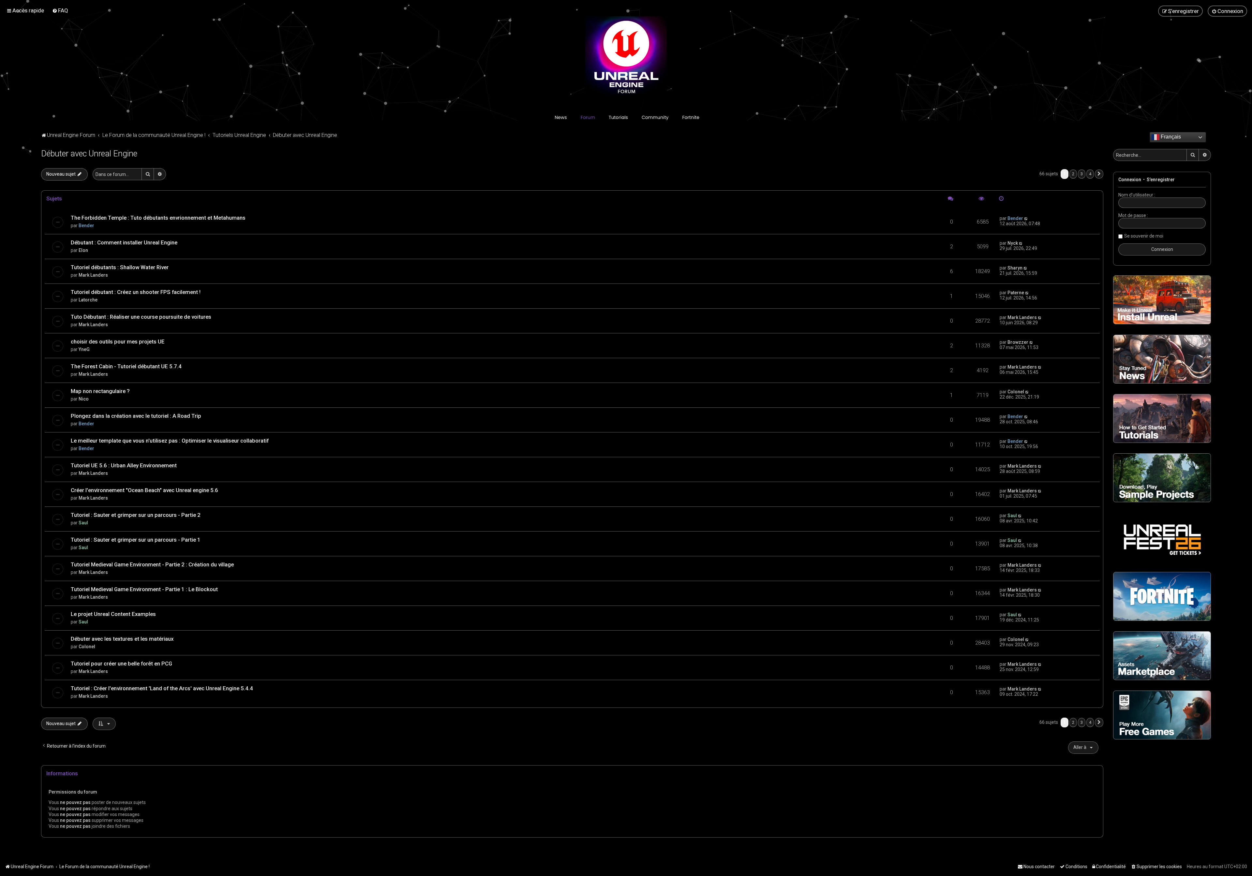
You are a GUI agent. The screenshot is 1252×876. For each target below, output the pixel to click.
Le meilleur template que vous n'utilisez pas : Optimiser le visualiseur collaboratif (170, 440)
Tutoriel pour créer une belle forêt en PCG (121, 663)
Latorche (88, 299)
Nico (84, 399)
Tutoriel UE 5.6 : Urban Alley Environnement (124, 465)
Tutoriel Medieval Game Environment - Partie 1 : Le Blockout (144, 589)
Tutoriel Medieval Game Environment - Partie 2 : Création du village (152, 564)
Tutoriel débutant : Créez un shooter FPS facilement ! (136, 292)
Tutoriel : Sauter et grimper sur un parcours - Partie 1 (136, 539)
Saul (83, 522)
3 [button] (1082, 173)
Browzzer (1017, 342)
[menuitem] (60, 10)
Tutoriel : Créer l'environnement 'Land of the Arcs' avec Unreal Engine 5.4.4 (162, 688)
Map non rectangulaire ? (100, 391)
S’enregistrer (1161, 179)
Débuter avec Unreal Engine (89, 153)
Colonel (1015, 391)
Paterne (1015, 292)
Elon (83, 250)
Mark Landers (93, 275)
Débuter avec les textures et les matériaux (122, 638)
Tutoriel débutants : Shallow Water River (120, 267)
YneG (84, 349)
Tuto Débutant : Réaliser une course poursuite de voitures (141, 317)
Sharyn (1014, 267)
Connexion (1129, 179)
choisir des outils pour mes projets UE (118, 341)
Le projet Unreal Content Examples (113, 614)
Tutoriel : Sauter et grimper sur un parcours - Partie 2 (136, 515)
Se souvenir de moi (1143, 236)
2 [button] (1073, 173)
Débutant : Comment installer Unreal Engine (124, 242)
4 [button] (1090, 173)
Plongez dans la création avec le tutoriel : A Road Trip (136, 416)
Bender (86, 225)
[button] (1099, 174)
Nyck (1012, 243)
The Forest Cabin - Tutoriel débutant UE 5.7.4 (126, 366)
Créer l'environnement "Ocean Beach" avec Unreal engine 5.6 (144, 490)
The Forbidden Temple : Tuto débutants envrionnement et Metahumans (158, 217)
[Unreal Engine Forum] (626, 57)
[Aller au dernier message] (1026, 218)
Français (1170, 136)
